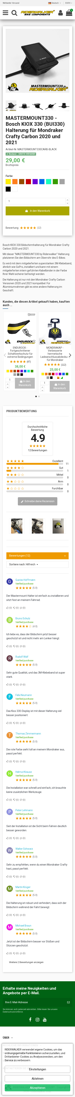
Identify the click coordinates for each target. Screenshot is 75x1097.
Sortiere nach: (17, 564)
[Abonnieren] (68, 1002)
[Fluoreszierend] (61, 377)
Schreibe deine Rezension (39, 501)
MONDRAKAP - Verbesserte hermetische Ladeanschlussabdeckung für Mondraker (55, 353)
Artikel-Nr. (11, 149)
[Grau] (14, 374)
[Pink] (56, 374)
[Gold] (58, 377)
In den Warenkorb (40, 210)
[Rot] (18, 371)
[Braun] (14, 371)
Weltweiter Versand (11, 3)
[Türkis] (28, 371)
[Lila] (21, 371)
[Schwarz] (21, 374)
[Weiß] (25, 374)
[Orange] (11, 371)
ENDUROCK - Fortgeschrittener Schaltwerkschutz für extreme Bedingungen (20, 352)
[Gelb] (8, 371)
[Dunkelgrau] (18, 374)
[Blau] (25, 371)
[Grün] (32, 371)
